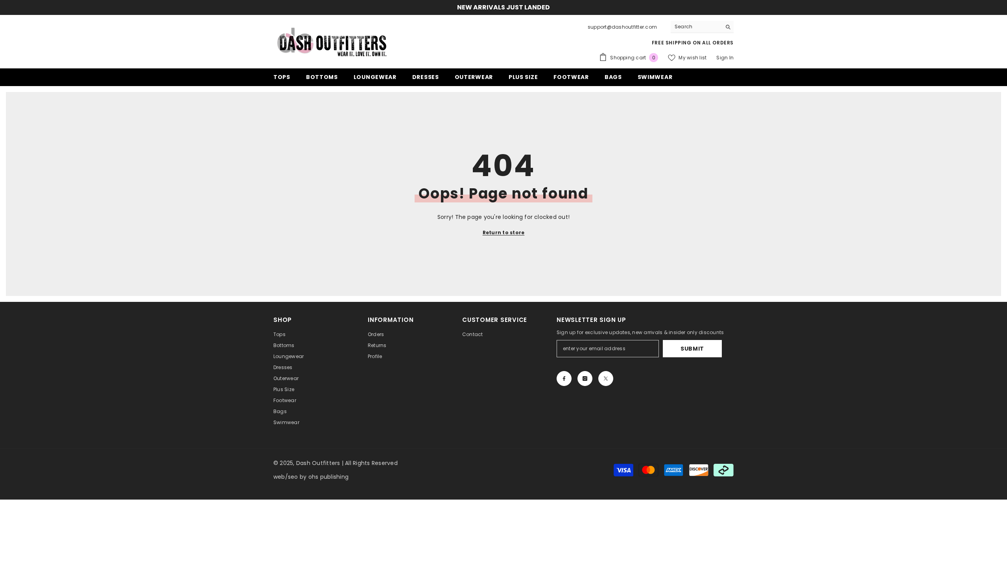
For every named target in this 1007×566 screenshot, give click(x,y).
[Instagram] (584, 378)
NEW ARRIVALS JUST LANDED (503, 7)
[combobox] (696, 27)
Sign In (725, 57)
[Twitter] (605, 378)
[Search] (702, 27)
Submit (692, 349)
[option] (503, 7)
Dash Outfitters (318, 463)
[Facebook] (564, 378)
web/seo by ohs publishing (311, 477)
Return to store (504, 232)
